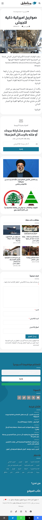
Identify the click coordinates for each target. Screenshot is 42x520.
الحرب (37, 465)
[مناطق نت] (29, 3)
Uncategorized (17, 11)
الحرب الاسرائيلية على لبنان (15, 465)
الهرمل (13, 469)
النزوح (19, 469)
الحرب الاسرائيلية (28, 465)
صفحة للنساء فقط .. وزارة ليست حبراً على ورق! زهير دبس (30, 238)
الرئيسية (24, 11)
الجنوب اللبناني (11, 462)
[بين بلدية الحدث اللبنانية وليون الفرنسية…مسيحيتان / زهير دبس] (11, 251)
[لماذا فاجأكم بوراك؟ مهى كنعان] (30, 251)
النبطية (26, 469)
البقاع (26, 462)
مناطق (5, 472)
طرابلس (17, 472)
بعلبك (7, 469)
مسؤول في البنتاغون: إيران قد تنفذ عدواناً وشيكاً (13, 238)
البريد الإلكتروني (34, 318)
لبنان (11, 472)
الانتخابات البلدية (35, 462)
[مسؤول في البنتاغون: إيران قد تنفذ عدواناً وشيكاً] (11, 230)
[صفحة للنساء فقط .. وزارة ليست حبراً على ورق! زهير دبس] (30, 230)
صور (23, 472)
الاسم (37, 310)
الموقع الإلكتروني (34, 327)
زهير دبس (25, 26)
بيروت (37, 472)
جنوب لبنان (30, 472)
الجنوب (20, 462)
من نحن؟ (35, 483)
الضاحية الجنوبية (34, 469)
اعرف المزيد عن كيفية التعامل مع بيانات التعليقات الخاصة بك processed (22, 344)
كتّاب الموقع (33, 491)
